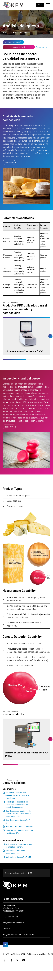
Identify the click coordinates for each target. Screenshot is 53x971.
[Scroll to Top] (5, 944)
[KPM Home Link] (15, 885)
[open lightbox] (26, 563)
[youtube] (23, 960)
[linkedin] (5, 960)
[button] (48, 5)
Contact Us (9, 162)
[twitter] (17, 960)
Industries (13, 33)
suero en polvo (29, 144)
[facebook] (11, 960)
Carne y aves (23, 33)
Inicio (5, 33)
